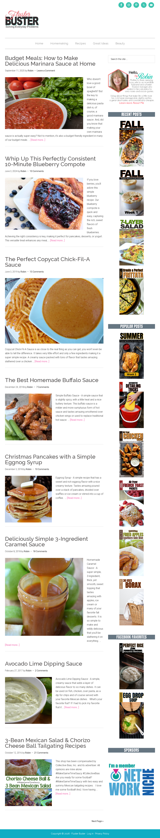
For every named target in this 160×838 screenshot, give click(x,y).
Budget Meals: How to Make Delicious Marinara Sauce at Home (50, 61)
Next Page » (97, 821)
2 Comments (41, 670)
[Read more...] (38, 139)
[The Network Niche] (131, 802)
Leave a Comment (46, 70)
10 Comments (37, 171)
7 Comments (42, 387)
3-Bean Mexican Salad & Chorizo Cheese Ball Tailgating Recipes (47, 743)
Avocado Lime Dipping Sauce (43, 663)
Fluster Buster (22, 19)
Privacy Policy (102, 833)
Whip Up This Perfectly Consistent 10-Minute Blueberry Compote (50, 161)
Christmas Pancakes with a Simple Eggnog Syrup (50, 459)
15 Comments (37, 271)
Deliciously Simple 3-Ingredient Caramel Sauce (46, 541)
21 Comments (41, 752)
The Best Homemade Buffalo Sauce (51, 380)
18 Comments (40, 551)
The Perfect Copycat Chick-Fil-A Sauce (47, 262)
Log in (90, 833)
